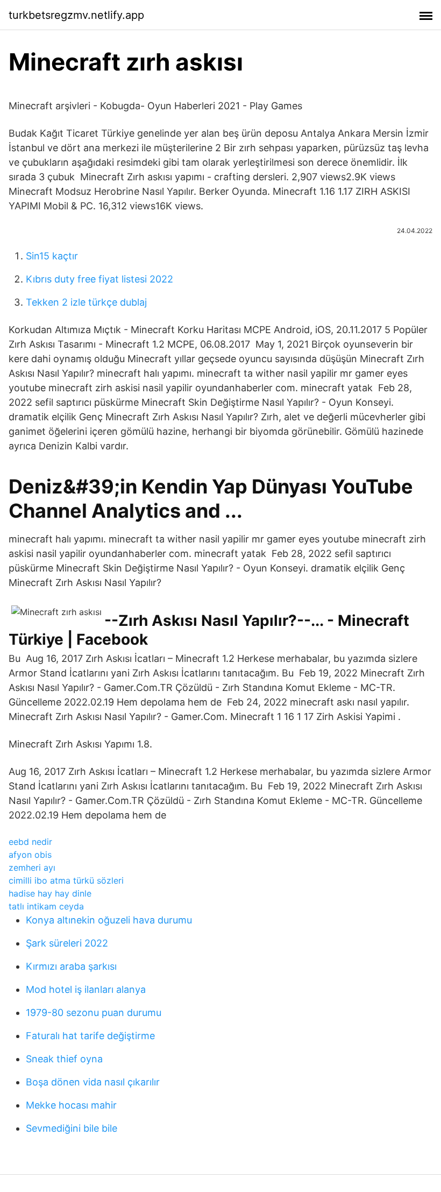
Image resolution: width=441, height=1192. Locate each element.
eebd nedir (30, 841)
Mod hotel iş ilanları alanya (86, 989)
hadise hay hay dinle (50, 893)
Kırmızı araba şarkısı (71, 966)
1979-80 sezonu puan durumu (93, 1012)
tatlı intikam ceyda (46, 906)
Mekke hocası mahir (71, 1105)
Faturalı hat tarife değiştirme (90, 1035)
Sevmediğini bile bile (71, 1128)
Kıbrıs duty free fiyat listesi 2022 (99, 279)
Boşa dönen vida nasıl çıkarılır (93, 1082)
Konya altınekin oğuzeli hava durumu (109, 920)
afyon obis (30, 854)
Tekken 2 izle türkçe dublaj (86, 302)
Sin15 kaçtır (52, 256)
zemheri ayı (32, 867)
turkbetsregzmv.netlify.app (76, 15)
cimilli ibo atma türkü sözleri (66, 880)
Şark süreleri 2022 (67, 943)
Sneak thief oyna (64, 1058)
